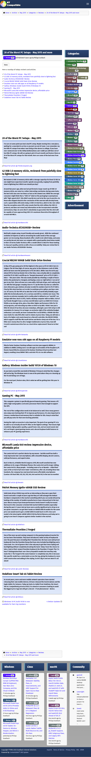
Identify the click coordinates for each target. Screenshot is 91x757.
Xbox (70, 197)
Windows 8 (72, 141)
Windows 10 (72, 130)
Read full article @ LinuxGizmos (15, 360)
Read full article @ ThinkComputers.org (18, 166)
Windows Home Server (75, 152)
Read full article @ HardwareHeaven (17, 255)
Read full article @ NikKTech (14, 525)
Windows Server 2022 (74, 180)
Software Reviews (73, 120)
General (71, 77)
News (6, 65)
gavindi (79, 675)
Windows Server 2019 (75, 176)
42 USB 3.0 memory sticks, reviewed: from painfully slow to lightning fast (30, 77)
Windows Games (74, 144)
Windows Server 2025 (75, 183)
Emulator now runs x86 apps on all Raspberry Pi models (24, 84)
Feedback (71, 74)
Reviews (10, 57)
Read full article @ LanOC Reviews (16, 569)
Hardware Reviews (73, 84)
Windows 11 (72, 134)
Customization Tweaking (76, 61)
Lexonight (80, 692)
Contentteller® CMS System (19, 752)
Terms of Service (58, 750)
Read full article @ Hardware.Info (16, 223)
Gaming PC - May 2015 (12, 88)
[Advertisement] (45, 31)
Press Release (73, 99)
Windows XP (72, 194)
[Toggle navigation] (87, 4)
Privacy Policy (70, 750)
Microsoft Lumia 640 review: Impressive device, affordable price (26, 91)
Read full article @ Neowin (13, 482)
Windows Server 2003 (75, 166)
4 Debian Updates (53, 602)
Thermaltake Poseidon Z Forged (15, 95)
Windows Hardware (74, 148)
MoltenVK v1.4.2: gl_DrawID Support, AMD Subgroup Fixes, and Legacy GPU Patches (56, 733)
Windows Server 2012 (74, 173)
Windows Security (74, 162)
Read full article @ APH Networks (16, 335)
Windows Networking (75, 155)
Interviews (72, 88)
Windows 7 (72, 137)
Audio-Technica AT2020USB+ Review (16, 79)
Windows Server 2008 (75, 169)
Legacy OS (71, 92)
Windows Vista (73, 190)
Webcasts (71, 127)
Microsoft (72, 95)
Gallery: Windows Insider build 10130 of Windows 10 (22, 86)
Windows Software (74, 187)
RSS (77, 750)
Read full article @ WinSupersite (15, 391)
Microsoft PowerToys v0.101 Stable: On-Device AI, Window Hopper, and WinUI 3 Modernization (11, 728)
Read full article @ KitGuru (13, 597)
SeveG (79, 708)
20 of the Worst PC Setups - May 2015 (17, 74)
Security (71, 109)
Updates (71, 123)
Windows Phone (73, 159)
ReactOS (71, 102)
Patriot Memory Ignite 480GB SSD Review (18, 93)
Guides (83, 77)
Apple (54, 675)
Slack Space (72, 113)
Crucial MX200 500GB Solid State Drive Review (20, 81)
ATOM (82, 750)
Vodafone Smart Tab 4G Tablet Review (17, 97)
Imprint (49, 750)
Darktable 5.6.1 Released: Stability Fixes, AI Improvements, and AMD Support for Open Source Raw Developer (33, 685)
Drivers (71, 65)
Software (72, 116)
